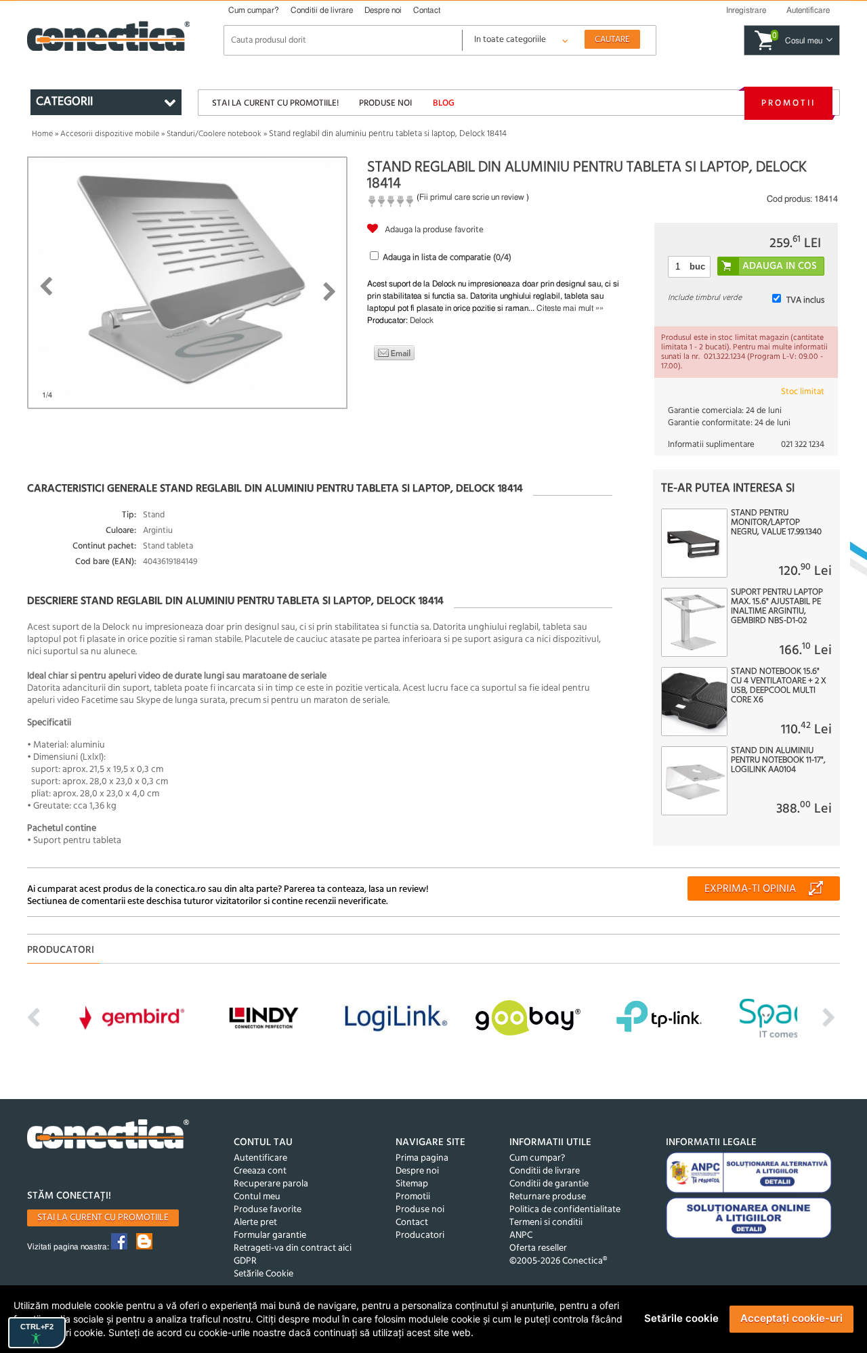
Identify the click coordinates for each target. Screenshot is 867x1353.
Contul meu (257, 1197)
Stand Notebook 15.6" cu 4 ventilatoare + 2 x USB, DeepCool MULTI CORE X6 (778, 686)
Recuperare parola (271, 1184)
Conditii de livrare (322, 10)
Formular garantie (270, 1235)
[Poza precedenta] (46, 286)
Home (42, 134)
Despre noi (383, 10)
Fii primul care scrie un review (471, 197)
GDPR (245, 1261)
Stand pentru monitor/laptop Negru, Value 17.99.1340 (776, 523)
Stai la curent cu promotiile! (275, 103)
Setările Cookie (263, 1274)
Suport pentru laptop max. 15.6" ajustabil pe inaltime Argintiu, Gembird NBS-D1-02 (777, 607)
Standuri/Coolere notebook (214, 134)
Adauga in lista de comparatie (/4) (447, 258)
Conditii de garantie (549, 1184)
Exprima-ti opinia (750, 889)
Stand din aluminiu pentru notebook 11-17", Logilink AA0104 (778, 760)
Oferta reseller (538, 1248)
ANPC (520, 1235)
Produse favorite (267, 1210)
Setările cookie (681, 1318)
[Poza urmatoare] (329, 291)
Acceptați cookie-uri (791, 1318)
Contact (426, 10)
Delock (422, 320)
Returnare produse (547, 1197)
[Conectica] (108, 1136)
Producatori (420, 1235)
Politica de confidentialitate (564, 1210)
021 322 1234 (802, 444)
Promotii (788, 103)
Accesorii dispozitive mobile (109, 134)
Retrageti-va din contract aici (293, 1248)
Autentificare (260, 1158)
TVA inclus (805, 300)
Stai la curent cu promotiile (103, 1218)
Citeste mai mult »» (570, 308)
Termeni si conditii (546, 1222)
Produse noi (385, 103)
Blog (443, 103)
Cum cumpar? (253, 10)
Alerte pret (255, 1222)
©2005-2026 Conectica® (558, 1261)
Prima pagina (422, 1158)
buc (697, 266)
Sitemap (412, 1184)
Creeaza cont (260, 1171)
